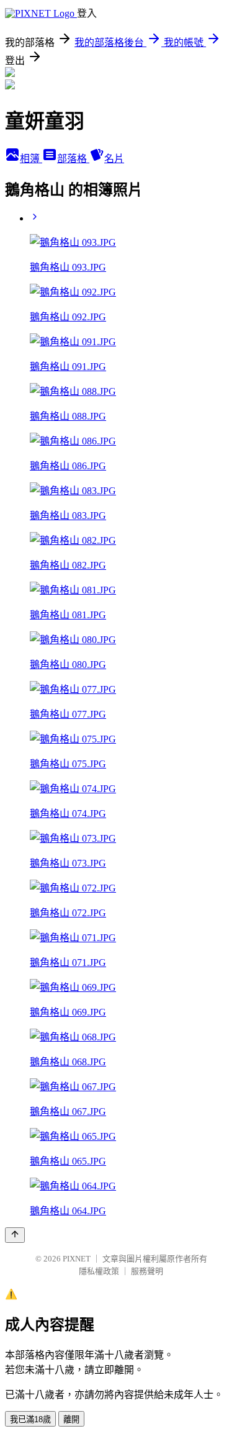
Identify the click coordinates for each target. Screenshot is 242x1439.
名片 (114, 158)
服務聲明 (147, 1271)
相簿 (31, 158)
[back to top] (15, 1235)
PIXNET (77, 1258)
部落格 (73, 158)
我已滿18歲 (30, 1419)
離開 (71, 1419)
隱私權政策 (99, 1271)
